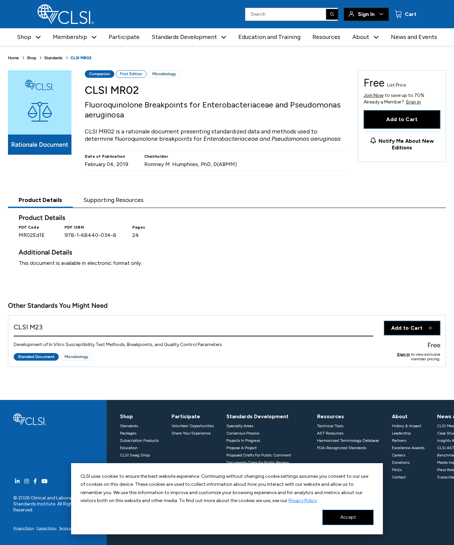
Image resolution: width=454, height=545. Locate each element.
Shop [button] (24, 37)
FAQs (396, 469)
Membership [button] (70, 37)
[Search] (332, 14)
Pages (138, 227)
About (399, 416)
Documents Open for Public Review (257, 462)
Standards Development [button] (184, 37)
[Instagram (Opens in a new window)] (26, 481)
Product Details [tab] (40, 200)
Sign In (366, 14)
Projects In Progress (243, 440)
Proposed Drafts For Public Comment (258, 455)
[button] (38, 37)
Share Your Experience (191, 433)
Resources (326, 37)
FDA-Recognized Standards (341, 448)
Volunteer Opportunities (192, 426)
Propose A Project (241, 448)
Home (13, 58)
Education (129, 448)
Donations (400, 462)
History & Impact (406, 426)
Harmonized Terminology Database (348, 440)
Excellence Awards (408, 448)
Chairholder (156, 156)
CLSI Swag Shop (135, 455)
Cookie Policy (47, 528)
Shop (31, 58)
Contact (399, 477)
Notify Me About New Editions (406, 144)
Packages (128, 433)
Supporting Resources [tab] (113, 200)
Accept (348, 517)
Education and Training (269, 37)
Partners (399, 440)
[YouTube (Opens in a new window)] (45, 481)
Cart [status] (409, 14)
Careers (398, 455)
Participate (124, 37)
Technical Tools (330, 426)
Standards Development (257, 416)
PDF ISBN (74, 227)
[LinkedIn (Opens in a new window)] (17, 481)
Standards (53, 58)
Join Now (374, 95)
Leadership (401, 433)
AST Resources (330, 433)
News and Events (414, 37)
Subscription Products (139, 440)
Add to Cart (402, 119)
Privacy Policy (302, 500)
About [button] (360, 37)
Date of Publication (105, 156)
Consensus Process (242, 433)
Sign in (413, 102)
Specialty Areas (239, 426)
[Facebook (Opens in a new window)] (35, 481)
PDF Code (29, 227)
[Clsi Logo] (30, 419)
